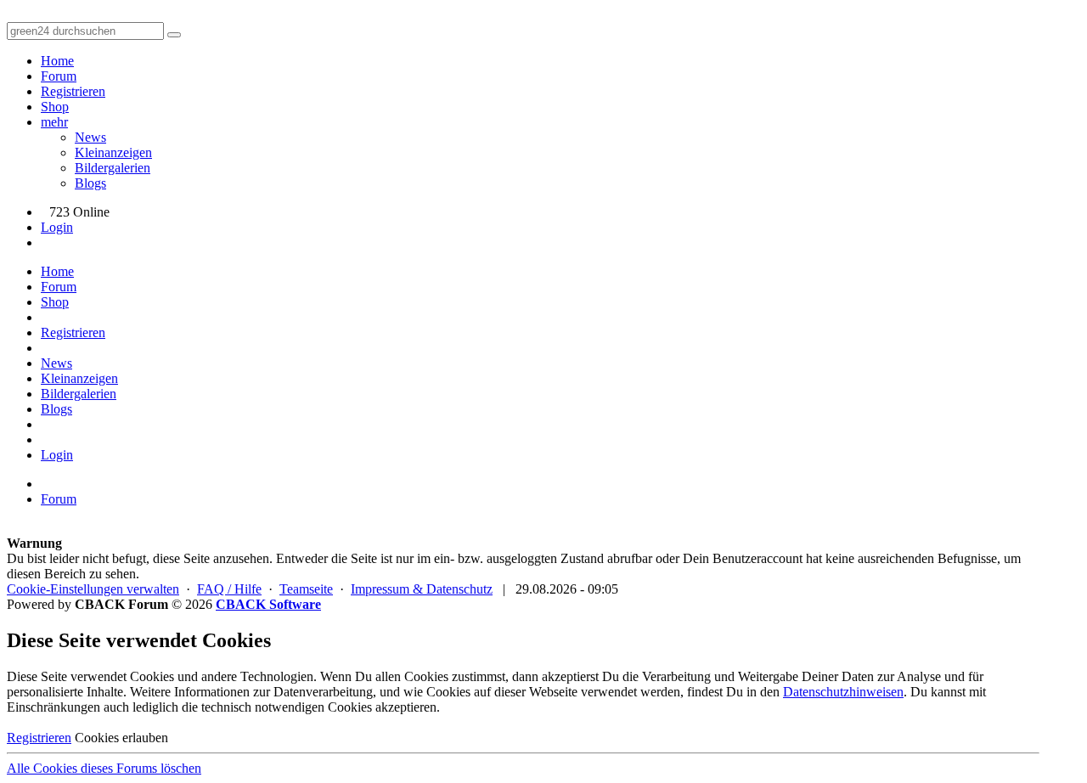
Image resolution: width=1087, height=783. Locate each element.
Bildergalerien (112, 168)
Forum (58, 76)
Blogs (90, 183)
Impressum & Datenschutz (422, 589)
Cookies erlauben (121, 737)
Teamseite (306, 589)
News (90, 137)
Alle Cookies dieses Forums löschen (104, 768)
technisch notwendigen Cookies (286, 707)
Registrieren (73, 91)
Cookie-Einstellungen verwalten (93, 589)
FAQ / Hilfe (229, 589)
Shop (55, 106)
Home (57, 61)
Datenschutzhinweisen (843, 691)
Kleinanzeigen (113, 152)
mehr (54, 122)
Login (57, 227)
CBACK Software (268, 604)
